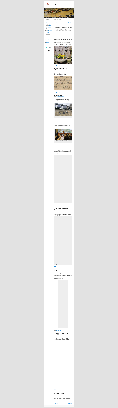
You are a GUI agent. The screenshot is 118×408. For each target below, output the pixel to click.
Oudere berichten (56, 22)
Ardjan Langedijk (63, 394)
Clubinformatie (65, 17)
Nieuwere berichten (70, 22)
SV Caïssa (47, 38)
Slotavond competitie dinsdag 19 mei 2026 (48, 27)
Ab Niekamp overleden (58, 24)
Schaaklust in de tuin (58, 36)
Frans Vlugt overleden (58, 148)
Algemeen (57, 65)
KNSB (46, 37)
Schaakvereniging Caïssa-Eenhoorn (53, 4)
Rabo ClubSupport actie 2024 (59, 393)
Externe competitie (54, 17)
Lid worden (68, 17)
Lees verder (55, 32)
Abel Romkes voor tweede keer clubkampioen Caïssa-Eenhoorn (48, 29)
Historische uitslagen (48, 39)
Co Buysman (62, 70)
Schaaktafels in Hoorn (58, 95)
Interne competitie (49, 17)
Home (46, 17)
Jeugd (57, 17)
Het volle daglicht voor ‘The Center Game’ (62, 123)
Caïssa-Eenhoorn (59, 65)
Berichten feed (47, 42)
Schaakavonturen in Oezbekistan (60, 270)
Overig (62, 17)
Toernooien (60, 17)
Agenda (46, 22)
